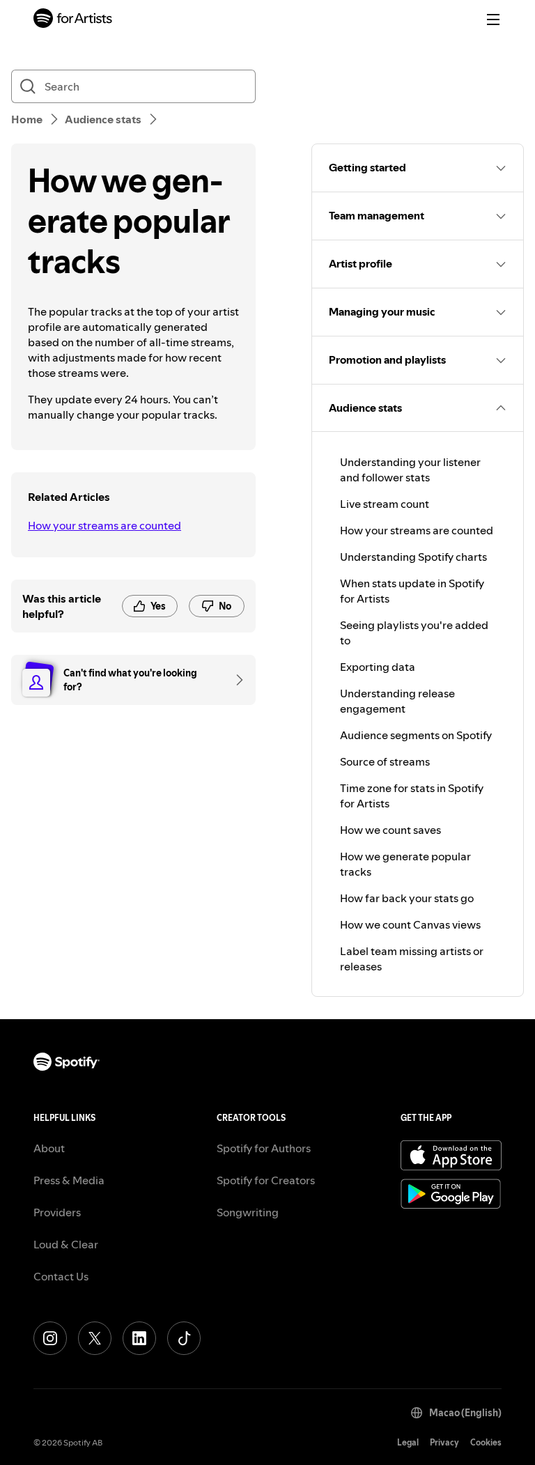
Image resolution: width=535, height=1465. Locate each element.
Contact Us (60, 1276)
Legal (408, 1442)
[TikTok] (184, 1338)
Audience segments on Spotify (416, 735)
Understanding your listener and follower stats (410, 469)
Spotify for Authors (264, 1148)
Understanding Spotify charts (413, 556)
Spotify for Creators (266, 1180)
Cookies (486, 1442)
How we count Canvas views (410, 924)
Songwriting (248, 1212)
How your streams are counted (104, 525)
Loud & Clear (65, 1244)
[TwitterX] (94, 1338)
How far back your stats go (407, 898)
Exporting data (377, 666)
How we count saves (390, 829)
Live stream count (384, 503)
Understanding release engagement (397, 700)
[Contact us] (235, 680)
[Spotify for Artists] (73, 19)
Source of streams (385, 761)
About (49, 1148)
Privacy (444, 1442)
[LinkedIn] (139, 1338)
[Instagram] (50, 1338)
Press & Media (68, 1180)
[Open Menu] (493, 19)
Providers (57, 1212)
